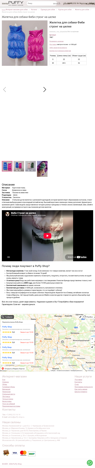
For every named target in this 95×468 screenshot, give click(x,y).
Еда (3, 380)
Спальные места (8, 394)
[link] (87, 3)
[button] (3, 3)
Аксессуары (6, 401)
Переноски (6, 392)
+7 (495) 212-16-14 (13, 415)
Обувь (4, 384)
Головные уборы (8, 387)
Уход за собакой (8, 404)
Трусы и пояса (7, 399)
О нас (77, 384)
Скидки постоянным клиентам (60, 51)
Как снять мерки (81, 389)
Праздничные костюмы (11, 406)
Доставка (52, 44)
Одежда (5, 382)
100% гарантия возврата (58, 48)
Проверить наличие (56, 41)
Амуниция (6, 389)
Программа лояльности (84, 387)
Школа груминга (81, 392)
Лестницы (6, 396)
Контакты (78, 382)
